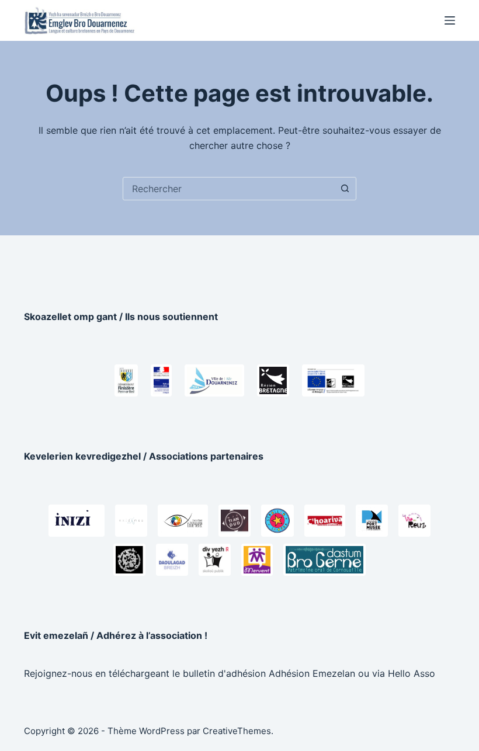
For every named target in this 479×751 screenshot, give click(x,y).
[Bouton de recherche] (345, 189)
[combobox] (228, 188)
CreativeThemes (237, 730)
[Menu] (450, 20)
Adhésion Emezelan (312, 673)
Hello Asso (411, 673)
